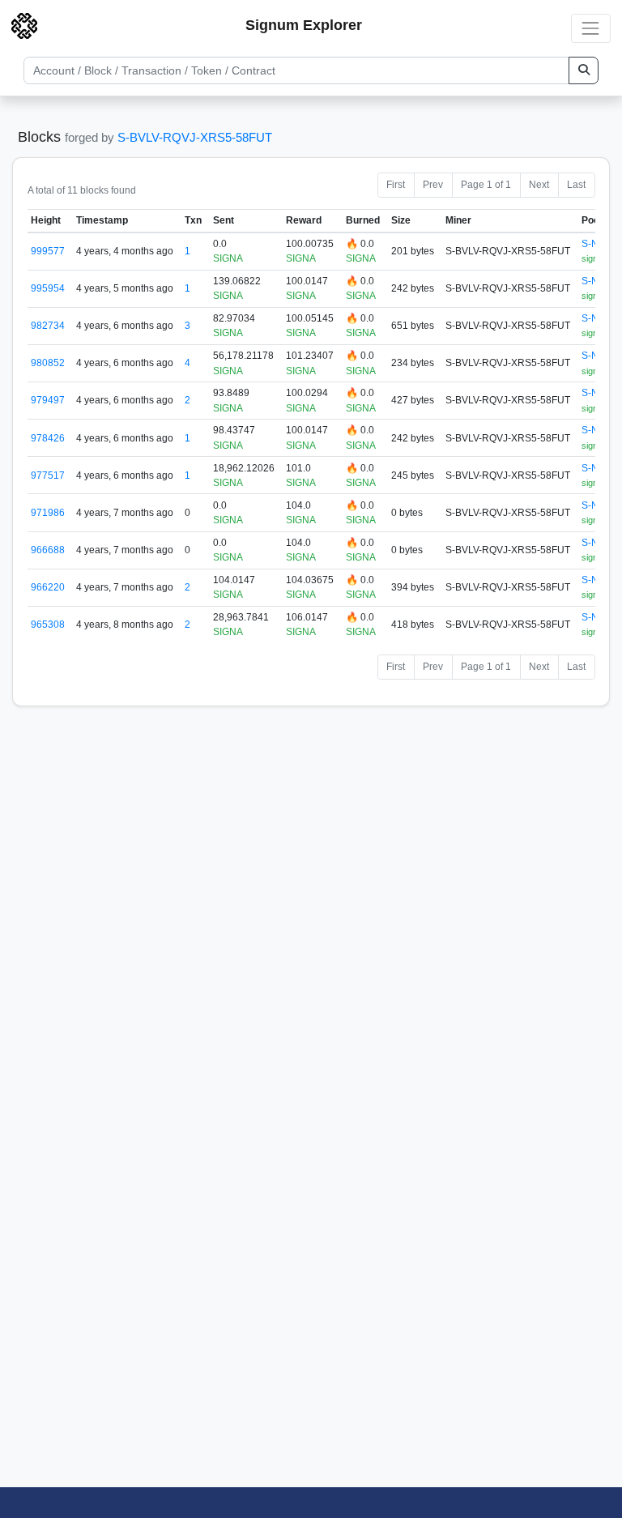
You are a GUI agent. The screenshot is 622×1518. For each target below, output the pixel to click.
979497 (48, 400)
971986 (48, 512)
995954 (48, 288)
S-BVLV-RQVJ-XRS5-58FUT (194, 137)
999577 (48, 251)
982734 (48, 325)
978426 (48, 438)
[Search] (584, 70)
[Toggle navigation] (591, 28)
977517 (48, 475)
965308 (48, 624)
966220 (48, 587)
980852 (48, 363)
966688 (48, 550)
